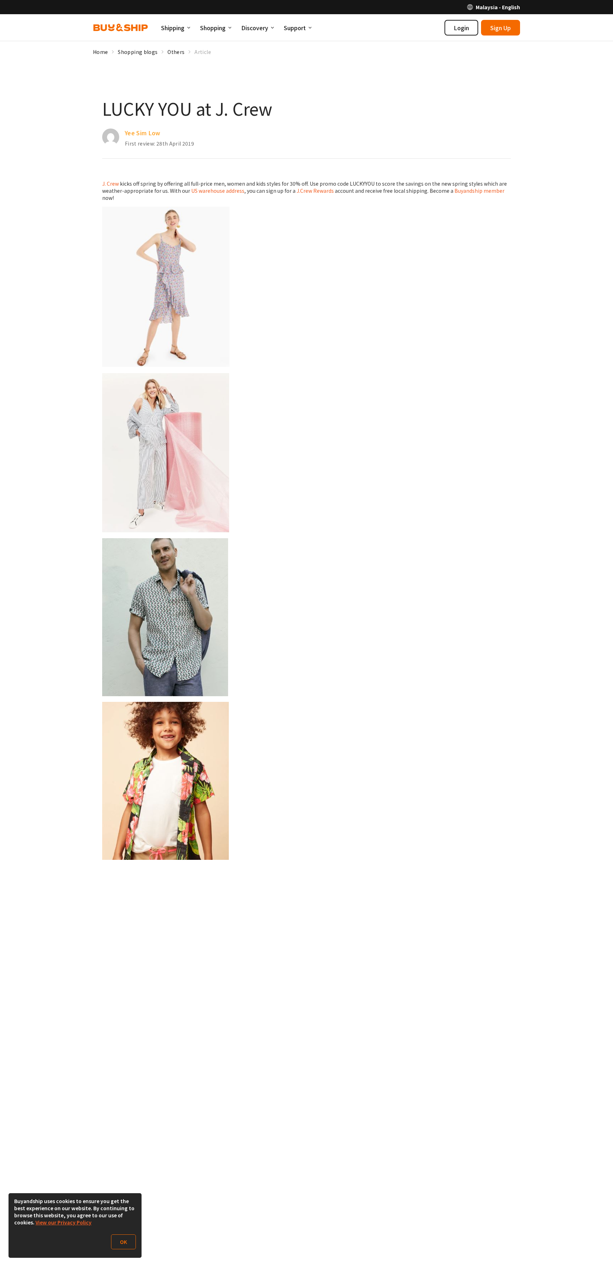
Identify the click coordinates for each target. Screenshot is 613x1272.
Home (100, 51)
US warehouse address (217, 190)
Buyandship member (479, 190)
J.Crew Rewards (315, 190)
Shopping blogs (138, 51)
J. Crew (110, 183)
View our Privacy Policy (63, 1222)
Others (175, 51)
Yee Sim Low (142, 133)
